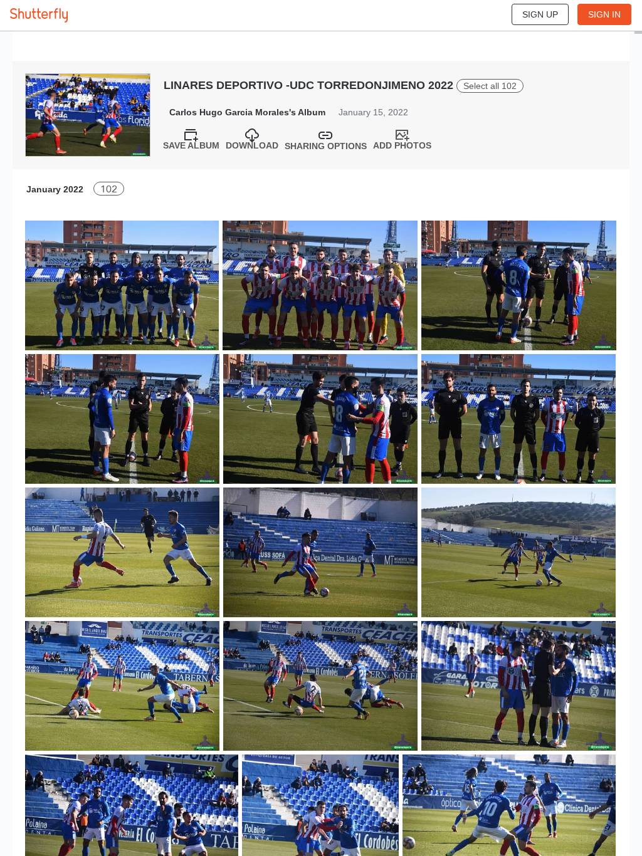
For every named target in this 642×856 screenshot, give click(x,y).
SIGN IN (604, 14)
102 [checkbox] (108, 189)
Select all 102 (490, 86)
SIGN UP (540, 14)
